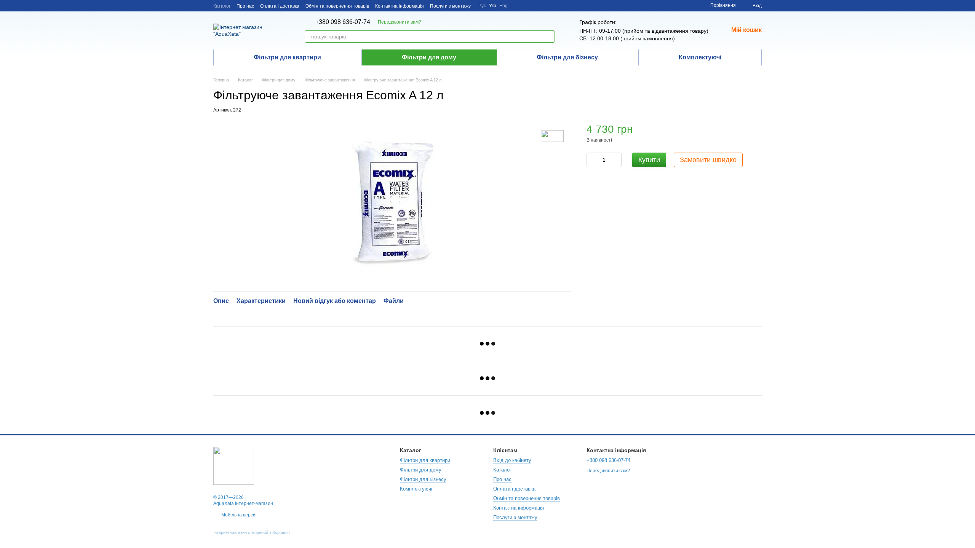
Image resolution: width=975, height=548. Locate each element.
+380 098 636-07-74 (342, 22)
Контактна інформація (399, 6)
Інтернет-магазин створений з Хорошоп (251, 532)
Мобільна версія (238, 515)
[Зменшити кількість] (592, 160)
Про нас (245, 6)
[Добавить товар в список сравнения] (755, 133)
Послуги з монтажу (450, 6)
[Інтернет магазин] (233, 465)
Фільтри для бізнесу (567, 57)
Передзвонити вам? (399, 22)
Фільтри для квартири (287, 57)
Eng (503, 5)
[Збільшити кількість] (616, 160)
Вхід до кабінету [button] (512, 460)
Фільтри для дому (429, 57)
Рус (482, 5)
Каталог (221, 6)
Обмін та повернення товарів (337, 6)
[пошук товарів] (549, 36)
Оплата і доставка (279, 6)
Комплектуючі (700, 57)
